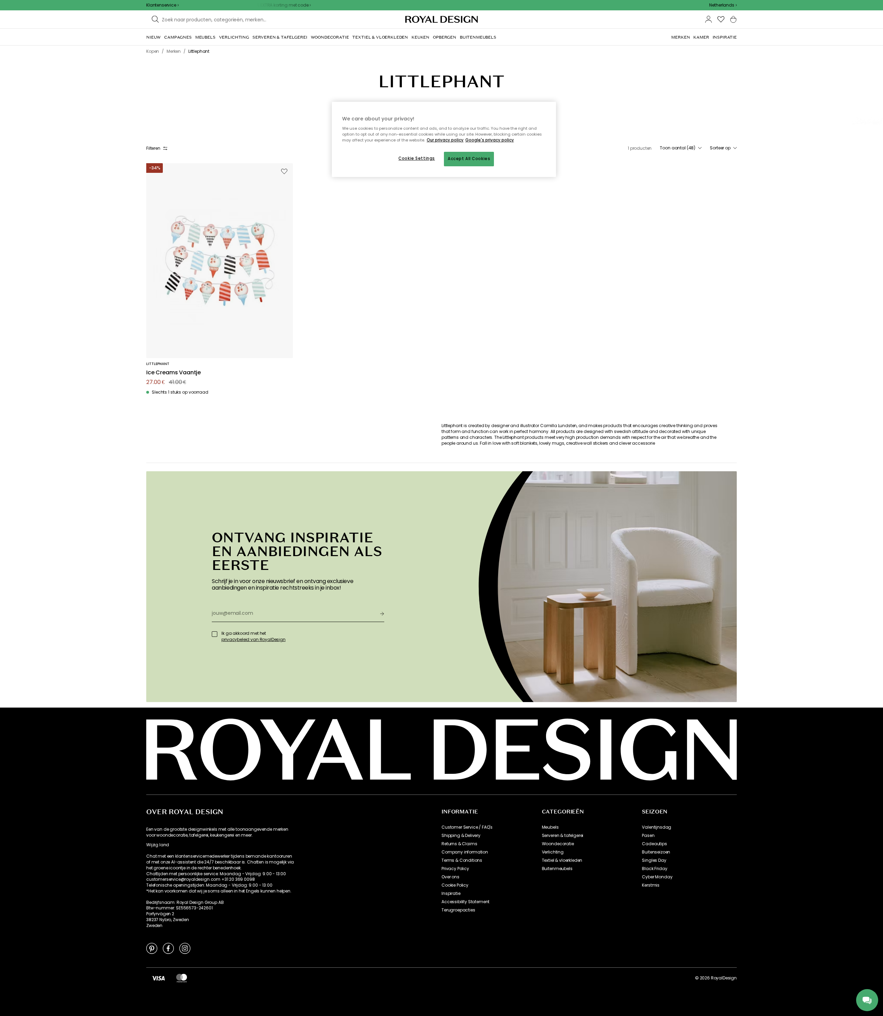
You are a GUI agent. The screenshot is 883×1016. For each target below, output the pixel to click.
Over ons (450, 877)
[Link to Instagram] (184, 948)
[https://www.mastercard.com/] (181, 978)
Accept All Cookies (469, 158)
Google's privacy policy (489, 140)
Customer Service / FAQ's (467, 827)
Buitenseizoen (656, 852)
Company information (465, 852)
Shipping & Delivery (461, 835)
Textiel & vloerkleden (562, 860)
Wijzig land (157, 845)
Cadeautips (654, 844)
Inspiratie (451, 893)
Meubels (550, 827)
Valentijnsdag (656, 827)
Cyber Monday (657, 877)
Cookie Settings (416, 158)
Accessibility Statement (465, 902)
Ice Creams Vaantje (173, 373)
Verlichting (553, 852)
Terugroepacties (458, 910)
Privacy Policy (455, 869)
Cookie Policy (455, 885)
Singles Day (654, 860)
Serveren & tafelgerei (563, 835)
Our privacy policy (445, 140)
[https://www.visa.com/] (158, 978)
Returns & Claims (459, 844)
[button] (723, 5)
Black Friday (654, 869)
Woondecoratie (558, 844)
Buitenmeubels (557, 869)
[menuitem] (153, 37)
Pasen (648, 835)
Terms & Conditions (462, 860)
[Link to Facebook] (168, 948)
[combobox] (723, 5)
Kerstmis (650, 885)
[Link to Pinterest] (151, 948)
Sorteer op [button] (720, 148)
